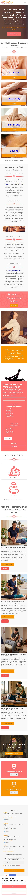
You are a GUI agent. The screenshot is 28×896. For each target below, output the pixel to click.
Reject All (14, 893)
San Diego (14, 124)
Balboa (14, 150)
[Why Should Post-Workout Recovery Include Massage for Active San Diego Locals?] (14, 587)
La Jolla (14, 72)
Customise (14, 889)
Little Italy (14, 98)
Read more (5, 568)
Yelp (6, 821)
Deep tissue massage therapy (11, 243)
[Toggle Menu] (25, 2)
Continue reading (9, 565)
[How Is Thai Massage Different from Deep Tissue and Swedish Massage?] (14, 640)
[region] (14, 886)
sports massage (11, 270)
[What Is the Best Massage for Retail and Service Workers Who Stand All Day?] (14, 533)
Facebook (7, 819)
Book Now (14, 34)
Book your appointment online (14, 753)
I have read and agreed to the (12, 866)
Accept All (14, 886)
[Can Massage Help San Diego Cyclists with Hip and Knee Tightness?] (14, 694)
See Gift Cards (14, 774)
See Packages (14, 792)
